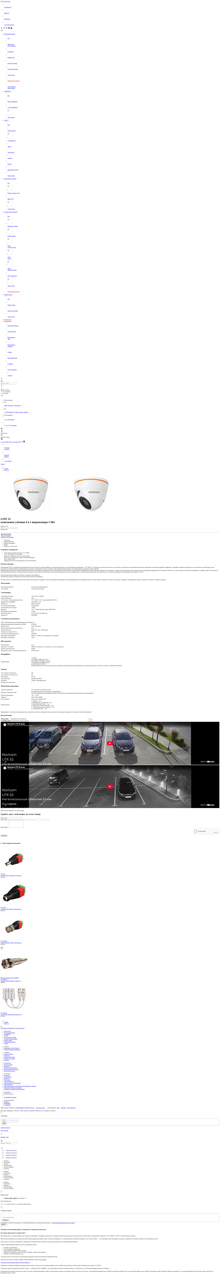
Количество (4, 529)
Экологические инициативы (12, 1083)
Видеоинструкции (9, 1071)
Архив (3, 464)
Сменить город (5, 437)
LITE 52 (6, 470)
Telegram (63, 1108)
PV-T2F (11, 874)
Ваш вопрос (4, 827)
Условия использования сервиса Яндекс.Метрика (15, 1262)
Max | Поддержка (6, 535)
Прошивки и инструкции (11, 1048)
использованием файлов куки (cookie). (63, 1223)
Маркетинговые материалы (12, 1049)
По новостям (6, 391)
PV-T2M (11, 908)
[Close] (1, 1112)
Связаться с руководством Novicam (14, 1089)
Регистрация (4, 1130)
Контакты (7, 1075)
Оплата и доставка (9, 1058)
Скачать (90, 719)
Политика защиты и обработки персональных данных (20, 1086)
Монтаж (6, 1060)
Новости (6, 1078)
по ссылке (43, 1259)
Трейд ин (7, 1055)
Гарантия (7, 1066)
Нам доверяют (8, 1084)
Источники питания (10, 178)
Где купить (7, 1080)
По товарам (6, 390)
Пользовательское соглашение (13, 1087)
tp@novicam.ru (71, 1108)
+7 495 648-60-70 (19, 1108)
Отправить (4, 835)
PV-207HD (11, 1013)
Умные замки (8, 294)
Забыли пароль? (5, 1127)
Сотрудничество (9, 1081)
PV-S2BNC (11, 980)
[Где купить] (2, 429)
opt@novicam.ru (40, 1108)
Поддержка (7, 321)
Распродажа (8, 319)
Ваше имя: (4, 818)
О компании (7, 1077)
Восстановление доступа (11, 1069)
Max (58, 1108)
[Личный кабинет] (2, 439)
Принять (3, 1224)
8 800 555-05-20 (29, 1108)
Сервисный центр (9, 1057)
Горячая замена (8, 1054)
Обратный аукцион (9, 1042)
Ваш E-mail (17, 819)
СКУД (6, 120)
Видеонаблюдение (9, 34)
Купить (3, 877)
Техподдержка (8, 1064)
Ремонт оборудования (10, 1067)
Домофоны (7, 91)
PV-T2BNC (11, 941)
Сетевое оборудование (11, 212)
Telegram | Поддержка (7, 537)
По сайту (5, 393)
